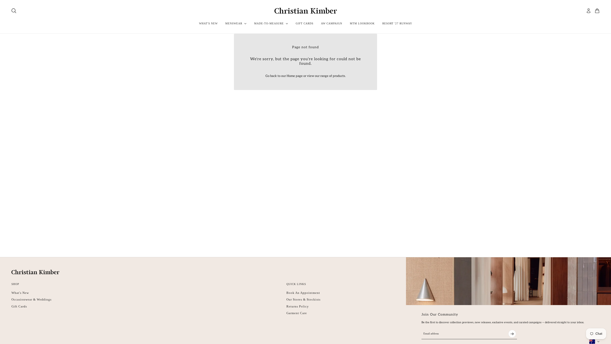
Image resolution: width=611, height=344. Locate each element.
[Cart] (597, 10)
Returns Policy (297, 306)
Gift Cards (19, 306)
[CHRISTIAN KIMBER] (305, 11)
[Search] (13, 10)
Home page (295, 76)
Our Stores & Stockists (303, 299)
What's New (20, 293)
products (339, 76)
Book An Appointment (303, 293)
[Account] (588, 10)
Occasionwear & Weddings (31, 299)
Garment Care (296, 313)
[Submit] (512, 334)
